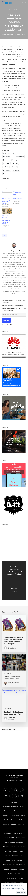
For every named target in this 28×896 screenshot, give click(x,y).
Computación (6, 815)
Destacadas (14, 819)
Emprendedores (10, 828)
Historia (16, 10)
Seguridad (19, 860)
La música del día (10, 842)
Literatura (6, 846)
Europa (4, 235)
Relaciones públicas (17, 855)
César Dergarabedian (8, 34)
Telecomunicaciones (10, 878)
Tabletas (21, 869)
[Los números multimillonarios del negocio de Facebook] (14, 571)
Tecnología (17, 873)
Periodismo (8, 851)
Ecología (21, 819)
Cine (10, 10)
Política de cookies (21, 889)
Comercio (21, 810)
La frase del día (20, 837)
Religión (8, 860)
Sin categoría (7, 864)
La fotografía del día (9, 837)
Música (13, 846)
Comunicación (15, 815)
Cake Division (19, 780)
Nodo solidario (21, 846)
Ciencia (10, 810)
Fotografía (19, 828)
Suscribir (6, 320)
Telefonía (20, 878)
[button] (25, 3)
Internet (21, 833)
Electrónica (21, 824)
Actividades (6, 806)
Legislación (19, 842)
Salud (13, 860)
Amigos (22, 806)
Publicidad (7, 855)
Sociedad (11, 634)
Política (21, 851)
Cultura (9, 673)
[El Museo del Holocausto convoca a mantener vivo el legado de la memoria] (7, 211)
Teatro (10, 873)
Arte (5, 810)
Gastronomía (7, 833)
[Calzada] (14, 590)
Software (22, 864)
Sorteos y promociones (10, 869)
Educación (13, 824)
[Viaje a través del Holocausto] (18, 194)
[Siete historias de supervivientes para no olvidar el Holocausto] (7, 194)
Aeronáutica (14, 806)
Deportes (6, 819)
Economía (6, 824)
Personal (15, 851)
